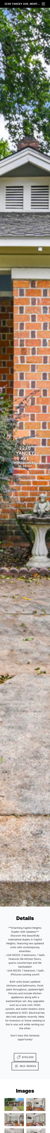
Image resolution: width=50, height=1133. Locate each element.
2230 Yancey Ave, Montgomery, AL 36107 (22, 3)
